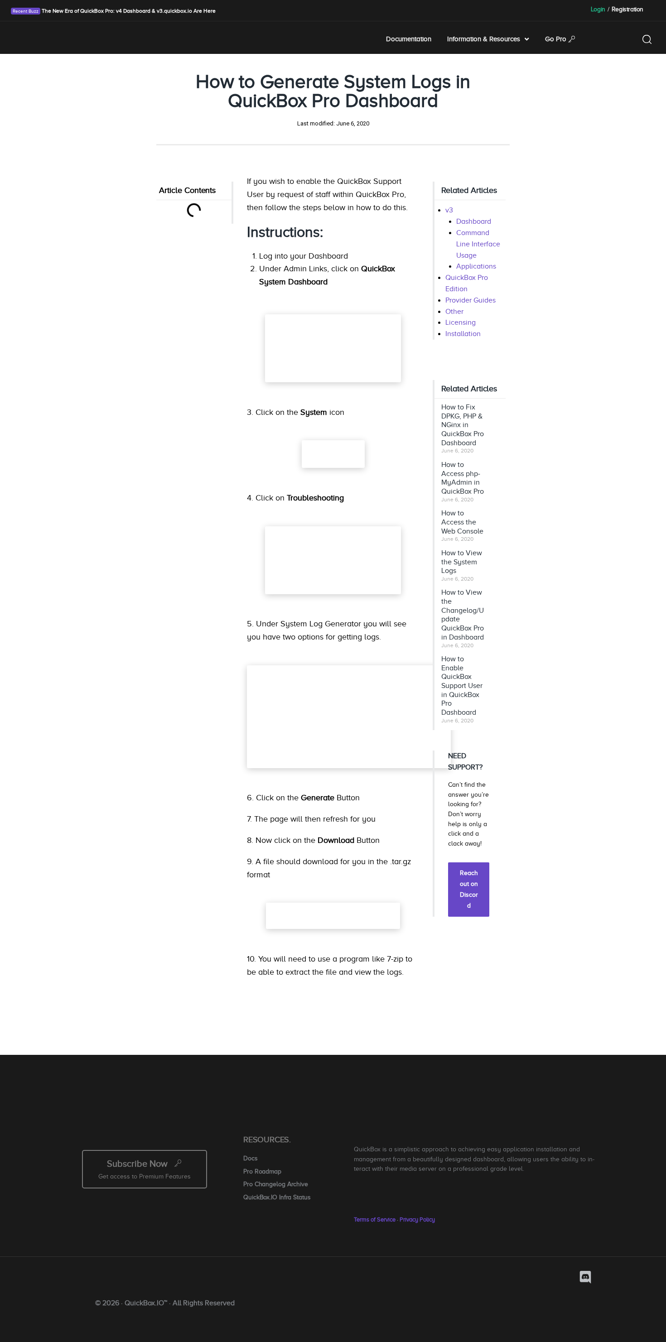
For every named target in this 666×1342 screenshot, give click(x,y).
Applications (476, 266)
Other (454, 312)
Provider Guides (470, 300)
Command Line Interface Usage (478, 244)
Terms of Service (375, 1219)
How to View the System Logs (461, 562)
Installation (463, 334)
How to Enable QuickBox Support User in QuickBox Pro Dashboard (462, 686)
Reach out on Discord (469, 889)
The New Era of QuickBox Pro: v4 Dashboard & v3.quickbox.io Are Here (128, 11)
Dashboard (473, 221)
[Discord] (585, 1277)
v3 (449, 210)
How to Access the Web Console (462, 522)
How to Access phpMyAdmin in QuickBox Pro (462, 478)
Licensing (460, 322)
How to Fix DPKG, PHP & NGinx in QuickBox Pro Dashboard (462, 425)
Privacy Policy (417, 1219)
